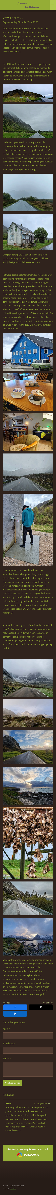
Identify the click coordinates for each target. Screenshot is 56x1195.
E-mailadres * (9, 1043)
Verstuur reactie (12, 1082)
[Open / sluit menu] (53, 5)
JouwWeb (13, 1189)
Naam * (6, 1028)
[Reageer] (49, 1103)
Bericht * (7, 1058)
